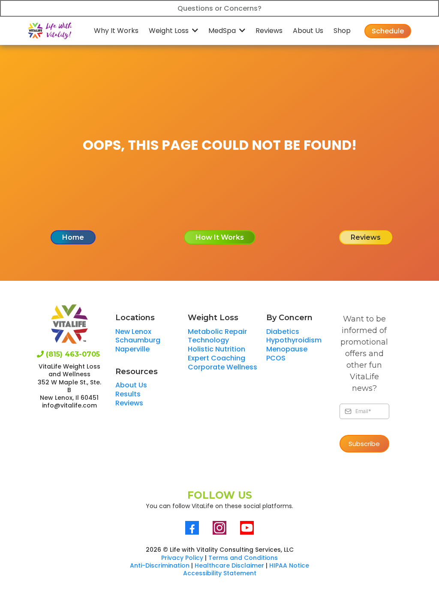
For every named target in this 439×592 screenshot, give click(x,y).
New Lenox (133, 331)
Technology (208, 340)
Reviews (129, 403)
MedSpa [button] (223, 31)
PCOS (276, 358)
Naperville (132, 349)
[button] (194, 31)
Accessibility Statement (219, 573)
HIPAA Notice (289, 565)
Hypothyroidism (294, 340)
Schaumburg (137, 340)
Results (128, 394)
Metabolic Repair (217, 331)
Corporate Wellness (222, 367)
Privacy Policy (182, 557)
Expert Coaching (216, 358)
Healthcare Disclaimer (229, 565)
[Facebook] (192, 527)
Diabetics (282, 331)
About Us (131, 385)
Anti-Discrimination (159, 565)
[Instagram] (219, 527)
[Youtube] (247, 527)
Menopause (286, 349)
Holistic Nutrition (216, 349)
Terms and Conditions (243, 557)
